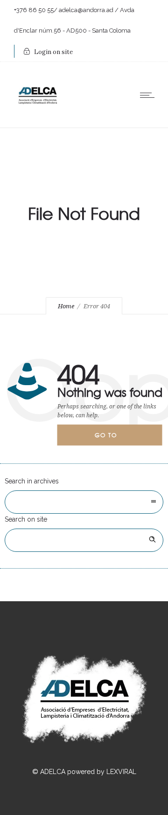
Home (66, 306)
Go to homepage (114, 438)
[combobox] (84, 502)
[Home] (37, 114)
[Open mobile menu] (149, 95)
